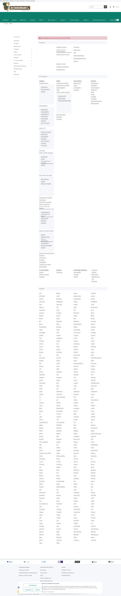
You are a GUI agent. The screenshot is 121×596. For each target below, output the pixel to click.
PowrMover (42, 458)
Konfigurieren (28, 589)
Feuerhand (59, 371)
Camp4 (93, 329)
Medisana (58, 430)
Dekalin (76, 346)
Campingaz (42, 332)
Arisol (57, 310)
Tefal (75, 503)
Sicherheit (41, 255)
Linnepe (76, 419)
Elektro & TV (42, 128)
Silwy (75, 489)
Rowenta (93, 475)
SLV (92, 489)
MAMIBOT (59, 425)
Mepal (92, 430)
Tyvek (40, 520)
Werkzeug (94, 281)
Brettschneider (77, 324)
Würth (75, 537)
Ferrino (41, 371)
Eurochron (93, 363)
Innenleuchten (61, 98)
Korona (75, 411)
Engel (92, 360)
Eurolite (41, 366)
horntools (76, 394)
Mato (75, 425)
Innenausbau (42, 200)
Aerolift (76, 304)
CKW (92, 338)
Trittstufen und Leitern (45, 264)
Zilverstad (93, 540)
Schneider (41, 481)
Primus (58, 458)
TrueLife (58, 517)
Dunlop (93, 296)
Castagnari (59, 338)
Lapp (40, 416)
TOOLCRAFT (77, 509)
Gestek (41, 380)
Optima (58, 447)
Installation (44, 138)
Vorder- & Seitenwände (44, 240)
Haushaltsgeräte (60, 87)
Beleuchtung (44, 134)
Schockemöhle (60, 481)
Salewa (58, 478)
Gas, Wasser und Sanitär (45, 175)
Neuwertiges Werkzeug (20, 66)
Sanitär (93, 94)
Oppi (40, 447)
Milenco (76, 433)
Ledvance (76, 416)
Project (75, 464)
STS (40, 501)
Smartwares (42, 492)
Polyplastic (94, 456)
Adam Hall (59, 304)
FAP (40, 369)
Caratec (41, 335)
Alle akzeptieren (33, 585)
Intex (92, 402)
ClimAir (58, 341)
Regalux (58, 467)
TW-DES (93, 517)
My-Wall (41, 439)
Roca (75, 475)
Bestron (93, 318)
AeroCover (42, 301)
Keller (40, 408)
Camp (58, 329)
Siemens (41, 486)
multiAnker (76, 436)
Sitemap (76, 61)
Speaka (93, 492)
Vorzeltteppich (45, 243)
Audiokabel (59, 272)
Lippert (93, 419)
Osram (41, 450)
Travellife (58, 512)
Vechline (58, 523)
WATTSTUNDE (77, 531)
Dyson (92, 352)
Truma (75, 517)
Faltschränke (44, 116)
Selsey (58, 484)
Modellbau (59, 117)
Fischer (93, 371)
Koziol (92, 411)
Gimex (75, 380)
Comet (92, 341)
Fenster (43, 159)
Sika (92, 486)
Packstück (76, 450)
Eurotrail (76, 366)
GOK (57, 383)
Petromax (76, 453)
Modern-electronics (96, 433)
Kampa (58, 405)
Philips (41, 456)
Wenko (58, 534)
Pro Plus (58, 461)
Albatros (41, 307)
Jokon (41, 405)
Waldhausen (59, 301)
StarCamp (42, 498)
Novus (92, 442)
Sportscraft (77, 495)
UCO (57, 520)
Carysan (93, 335)
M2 (92, 422)
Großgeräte (94, 85)
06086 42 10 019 (60, 64)
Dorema (41, 352)
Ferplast (93, 369)
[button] (110, 6)
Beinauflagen (44, 109)
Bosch (40, 324)
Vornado (58, 529)
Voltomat (41, 529)
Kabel (57, 90)
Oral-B (75, 447)
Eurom (58, 366)
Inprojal (58, 402)
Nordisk (58, 442)
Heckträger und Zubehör (45, 197)
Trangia (41, 512)
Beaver (75, 315)
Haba (92, 388)
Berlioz (41, 318)
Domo (92, 349)
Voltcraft (93, 526)
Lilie (57, 419)
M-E (75, 422)
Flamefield (42, 374)
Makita (41, 425)
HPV (75, 397)
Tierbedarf (93, 99)
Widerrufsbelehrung (79, 55)
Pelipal (58, 453)
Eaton (92, 355)
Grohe (40, 388)
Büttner (76, 327)
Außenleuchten (62, 96)
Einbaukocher (44, 218)
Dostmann (59, 352)
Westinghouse (94, 534)
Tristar (92, 515)
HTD (92, 397)
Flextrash (76, 374)
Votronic (76, 529)
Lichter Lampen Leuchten (63, 92)
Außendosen (44, 87)
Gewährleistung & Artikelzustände (61, 50)
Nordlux (76, 442)
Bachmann (76, 313)
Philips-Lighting (60, 456)
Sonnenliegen (44, 118)
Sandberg (76, 478)
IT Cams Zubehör (18, 60)
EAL (40, 355)
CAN (57, 332)
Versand (37, 594)
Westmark (59, 299)
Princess (76, 458)
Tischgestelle (42, 262)
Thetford (76, 506)
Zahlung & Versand (61, 47)
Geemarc (93, 377)
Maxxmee (59, 428)
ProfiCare (41, 464)
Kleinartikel (94, 90)
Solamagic (76, 492)
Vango (41, 523)
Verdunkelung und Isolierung (45, 162)
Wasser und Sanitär (46, 183)
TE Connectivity (43, 503)
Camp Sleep (77, 329)
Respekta (93, 470)
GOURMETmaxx (95, 383)
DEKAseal (93, 346)
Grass (57, 385)
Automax (41, 313)
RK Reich (76, 472)
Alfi (57, 307)
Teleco (92, 503)
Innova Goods (94, 400)
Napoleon (59, 439)
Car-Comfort (77, 332)
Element (41, 360)
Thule (92, 506)
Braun (57, 324)
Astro (92, 310)
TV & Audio (44, 145)
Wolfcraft (58, 537)
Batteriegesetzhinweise (80, 58)
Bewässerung (77, 83)
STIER (92, 498)
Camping (16, 49)
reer (40, 467)
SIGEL (75, 486)
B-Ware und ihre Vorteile (62, 54)
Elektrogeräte (44, 136)
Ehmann (76, 357)
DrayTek (41, 299)
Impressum (44, 591)
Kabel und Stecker (44, 274)
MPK (57, 436)
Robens (41, 475)
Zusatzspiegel (43, 266)
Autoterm (58, 313)
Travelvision (77, 512)
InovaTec (41, 402)
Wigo (40, 537)
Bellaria (58, 293)
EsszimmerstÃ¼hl (78, 363)
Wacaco (41, 531)
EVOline (93, 366)
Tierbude (58, 509)
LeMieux (93, 416)
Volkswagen (77, 526)
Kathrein (93, 405)
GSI (57, 388)
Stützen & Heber (45, 89)
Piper (75, 456)
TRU (40, 517)
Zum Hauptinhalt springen (7, 1)
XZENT (41, 540)
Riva (57, 472)
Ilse (57, 400)
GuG (75, 388)
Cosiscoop (76, 343)
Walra (57, 531)
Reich (75, 467)
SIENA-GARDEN (60, 486)
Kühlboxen (43, 220)
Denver (41, 349)
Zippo (40, 543)
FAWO (58, 369)
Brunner (93, 324)
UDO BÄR (76, 520)
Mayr (75, 428)
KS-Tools (58, 414)
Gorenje (76, 383)
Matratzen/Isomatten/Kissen (46, 253)
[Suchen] (105, 6)
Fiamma (76, 371)
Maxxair (41, 428)
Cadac (41, 329)
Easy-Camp (77, 355)
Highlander (76, 391)
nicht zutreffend (43, 442)
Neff (92, 439)
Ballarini (41, 315)
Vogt (57, 526)
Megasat (76, 430)
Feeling (75, 369)
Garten (75, 85)
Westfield (76, 534)
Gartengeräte (77, 87)
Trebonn (93, 512)
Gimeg (58, 380)
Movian (41, 436)
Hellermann (59, 391)
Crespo (93, 343)
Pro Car (41, 461)
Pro (92, 458)
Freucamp (59, 377)
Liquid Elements (43, 422)
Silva (40, 489)
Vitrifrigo (41, 526)
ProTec (93, 464)
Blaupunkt (76, 321)
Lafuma (93, 414)
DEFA (57, 346)
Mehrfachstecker (60, 114)
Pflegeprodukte (96, 276)
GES (40, 293)
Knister (93, 408)
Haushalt (16, 57)
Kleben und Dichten (44, 204)
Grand (40, 385)
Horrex (93, 394)
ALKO (75, 307)
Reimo (92, 467)
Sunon (58, 501)
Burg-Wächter (42, 327)
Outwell (58, 450)
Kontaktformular (60, 69)
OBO (40, 444)
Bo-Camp (93, 321)
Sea (75, 481)
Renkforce (76, 470)
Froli (75, 377)
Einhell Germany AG (96, 357)
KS (40, 414)
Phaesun (93, 453)
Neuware (16, 63)
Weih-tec (41, 534)
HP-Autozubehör (60, 397)
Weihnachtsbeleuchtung (64, 100)
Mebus (41, 430)
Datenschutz (51, 591)
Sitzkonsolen (42, 257)
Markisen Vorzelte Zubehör (46, 230)
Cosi (57, 343)
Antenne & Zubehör (46, 132)
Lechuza (58, 416)
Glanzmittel (42, 383)
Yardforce (76, 540)
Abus (40, 304)
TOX (92, 509)
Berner (58, 318)
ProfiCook (59, 464)
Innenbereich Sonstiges (45, 202)
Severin (76, 484)
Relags (41, 470)
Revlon (41, 472)
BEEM (92, 315)
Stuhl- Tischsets (45, 123)
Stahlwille (93, 495)
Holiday (41, 394)
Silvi (57, 489)
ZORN (57, 543)
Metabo (58, 433)
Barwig (58, 315)
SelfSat (41, 484)
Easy (57, 355)
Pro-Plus (93, 461)
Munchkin (93, 436)
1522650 (93, 293)
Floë (92, 374)
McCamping (94, 428)
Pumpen (43, 181)
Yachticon (59, 540)
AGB (75, 52)
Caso (40, 338)
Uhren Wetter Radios (96, 101)
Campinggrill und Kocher (45, 215)
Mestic (41, 433)
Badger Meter (77, 296)
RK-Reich (93, 472)
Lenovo (41, 419)
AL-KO (92, 304)
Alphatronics (94, 307)
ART (75, 310)
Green (75, 385)
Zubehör (43, 91)
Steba (58, 498)
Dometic (76, 349)
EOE (40, 363)
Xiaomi (92, 537)
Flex (57, 374)
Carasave (93, 332)
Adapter (43, 234)
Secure (93, 481)
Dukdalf (76, 352)
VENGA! (76, 523)
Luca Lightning (60, 422)
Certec (75, 338)
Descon (58, 349)
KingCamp (76, 408)
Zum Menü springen (30, 1)
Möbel (92, 92)
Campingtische (45, 114)
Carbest (58, 335)
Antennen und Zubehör (62, 83)
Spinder (58, 495)
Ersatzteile (42, 150)
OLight (75, 293)
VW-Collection (95, 529)
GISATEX (93, 380)
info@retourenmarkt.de (62, 66)
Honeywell (59, 394)
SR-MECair (42, 296)
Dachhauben (44, 156)
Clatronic (41, 341)
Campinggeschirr (45, 212)
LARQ (57, 296)
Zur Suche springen (19, 1)
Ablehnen (37, 589)
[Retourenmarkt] (16, 7)
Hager (40, 391)
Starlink (93, 299)
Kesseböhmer (60, 408)
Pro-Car (76, 461)
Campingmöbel (43, 105)
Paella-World (94, 450)
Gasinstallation (45, 179)
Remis (58, 470)
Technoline (59, 503)
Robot (58, 475)
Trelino (41, 515)
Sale (93, 279)
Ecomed (58, 357)
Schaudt (93, 478)
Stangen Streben (45, 237)
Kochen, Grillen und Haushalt (44, 207)
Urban (92, 520)
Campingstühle (45, 112)
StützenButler (77, 299)
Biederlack (59, 321)
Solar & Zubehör (45, 141)
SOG (57, 492)
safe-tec (41, 478)
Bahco (92, 313)
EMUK (75, 360)
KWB (75, 414)
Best (75, 318)
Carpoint (76, 335)
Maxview (93, 425)
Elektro (16, 52)
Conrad (41, 343)
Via (92, 523)
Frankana (41, 377)
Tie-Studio (42, 509)
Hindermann (94, 391)
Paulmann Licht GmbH (45, 453)
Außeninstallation (43, 83)
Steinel (75, 498)
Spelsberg (42, 495)
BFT (40, 321)
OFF (57, 444)
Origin (92, 447)
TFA (57, 506)
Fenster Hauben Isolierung (46, 152)
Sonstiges (43, 120)
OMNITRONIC (94, 444)
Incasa (75, 400)
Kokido (41, 411)
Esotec (58, 363)
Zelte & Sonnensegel (46, 245)
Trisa (75, 515)
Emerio (58, 360)
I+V (40, 400)
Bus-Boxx (58, 327)
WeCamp (93, 531)
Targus (92, 501)
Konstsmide (59, 411)
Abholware (94, 270)
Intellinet (76, 402)
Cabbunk (93, 327)
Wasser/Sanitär (95, 103)
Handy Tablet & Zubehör (62, 85)
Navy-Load (77, 439)
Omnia (75, 444)
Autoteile (94, 272)
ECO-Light (42, 357)
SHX (92, 484)
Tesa (40, 506)
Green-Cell (94, 385)
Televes (76, 301)
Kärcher (76, 405)
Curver (41, 346)
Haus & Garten (17, 54)
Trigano (58, 515)
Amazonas (42, 310)
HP (40, 397)
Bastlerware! (95, 274)
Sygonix (76, 501)
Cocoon (76, 341)
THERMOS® (94, 301)
